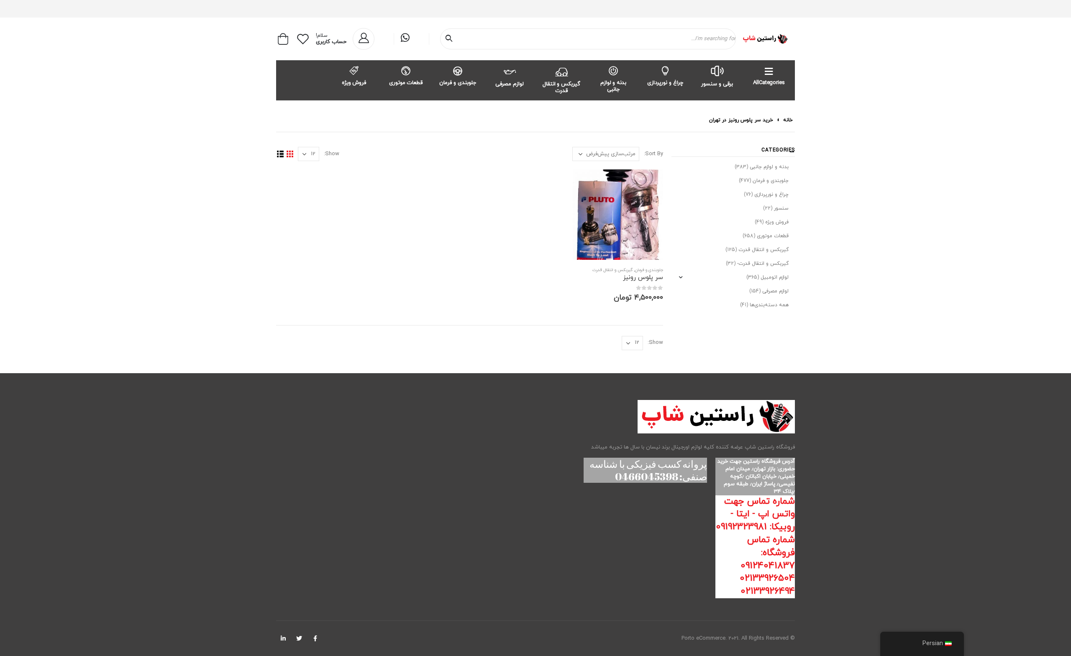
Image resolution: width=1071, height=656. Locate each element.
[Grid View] (290, 154)
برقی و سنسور (717, 84)
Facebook (315, 638)
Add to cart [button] (586, 183)
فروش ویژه (354, 83)
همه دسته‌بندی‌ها (769, 305)
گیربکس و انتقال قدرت (562, 87)
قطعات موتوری (406, 83)
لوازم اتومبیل (775, 277)
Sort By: (653, 154)
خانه (788, 120)
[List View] (280, 154)
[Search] (451, 39)
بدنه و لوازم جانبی (613, 86)
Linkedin (283, 638)
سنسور (781, 208)
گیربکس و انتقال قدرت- (763, 263)
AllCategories (768, 83)
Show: (331, 154)
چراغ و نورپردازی (665, 83)
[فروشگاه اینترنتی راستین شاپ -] (765, 39)
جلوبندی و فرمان (457, 83)
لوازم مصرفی (509, 84)
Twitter (299, 638)
